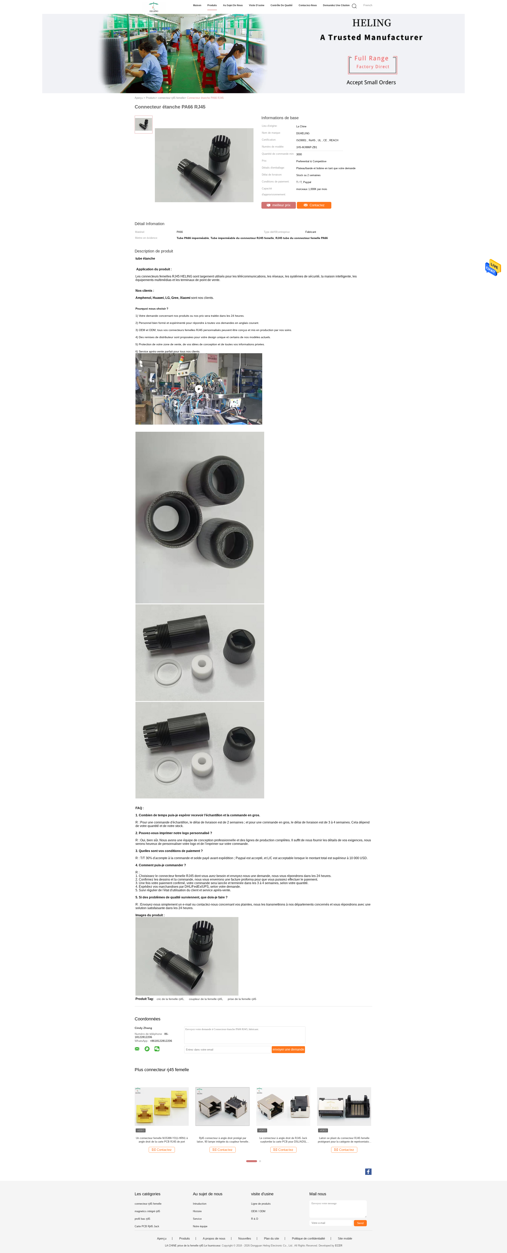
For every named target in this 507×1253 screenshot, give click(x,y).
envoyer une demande (288, 1049)
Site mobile (345, 1238)
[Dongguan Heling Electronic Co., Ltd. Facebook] (368, 1172)
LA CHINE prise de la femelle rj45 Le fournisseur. (193, 1245)
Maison (197, 5)
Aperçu (161, 1238)
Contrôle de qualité (282, 5)
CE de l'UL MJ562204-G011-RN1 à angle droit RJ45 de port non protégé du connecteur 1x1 (344, 1140)
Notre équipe (200, 1226)
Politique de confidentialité (308, 1238)
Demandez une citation (336, 5)
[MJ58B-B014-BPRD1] (162, 1106)
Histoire (197, 1211)
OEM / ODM (258, 1211)
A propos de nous (214, 1238)
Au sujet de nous (233, 5)
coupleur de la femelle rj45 (205, 999)
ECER (338, 1245)
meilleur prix (281, 205)
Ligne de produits (261, 1203)
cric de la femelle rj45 (170, 999)
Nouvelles (244, 1238)
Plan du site (271, 1238)
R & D (254, 1218)
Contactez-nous (308, 5)
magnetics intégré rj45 (147, 1211)
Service (197, 1218)
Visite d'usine (256, 5)
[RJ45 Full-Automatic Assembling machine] (198, 389)
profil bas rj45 (142, 1218)
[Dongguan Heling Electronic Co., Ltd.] (154, 7)
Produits (212, 5)
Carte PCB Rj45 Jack (147, 1226)
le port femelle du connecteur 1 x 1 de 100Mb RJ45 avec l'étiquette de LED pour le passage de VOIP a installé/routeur (222, 1140)
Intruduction (199, 1203)
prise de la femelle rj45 (242, 999)
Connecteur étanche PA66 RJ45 (205, 97)
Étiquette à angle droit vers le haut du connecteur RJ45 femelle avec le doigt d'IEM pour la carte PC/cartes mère (283, 1140)
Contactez (317, 205)
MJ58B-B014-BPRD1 (162, 1138)
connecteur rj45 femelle (148, 1203)
